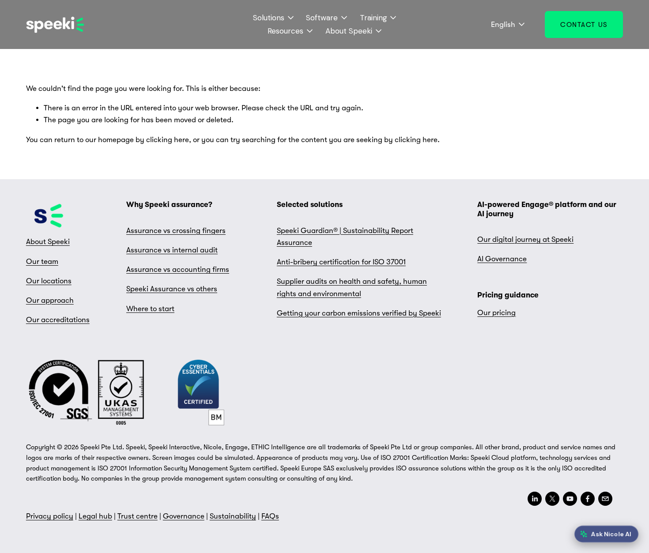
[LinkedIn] (535, 499)
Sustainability (233, 516)
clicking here (167, 139)
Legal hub (95, 516)
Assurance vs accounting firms (177, 269)
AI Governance (502, 259)
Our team (42, 261)
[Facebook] (588, 499)
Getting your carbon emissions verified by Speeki (359, 313)
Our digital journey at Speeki (525, 239)
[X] (552, 499)
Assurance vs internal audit (172, 250)
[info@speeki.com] (605, 499)
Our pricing (496, 312)
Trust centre (137, 516)
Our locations (49, 281)
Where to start (150, 309)
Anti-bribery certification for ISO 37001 (341, 262)
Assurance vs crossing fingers (176, 230)
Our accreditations (58, 320)
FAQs (270, 516)
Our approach (50, 300)
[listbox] (502, 24)
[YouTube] (570, 499)
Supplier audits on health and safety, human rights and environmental (352, 287)
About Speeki (48, 241)
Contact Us (583, 25)
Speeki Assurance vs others (171, 289)
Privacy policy (49, 516)
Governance (183, 516)
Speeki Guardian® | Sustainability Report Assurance (345, 236)
